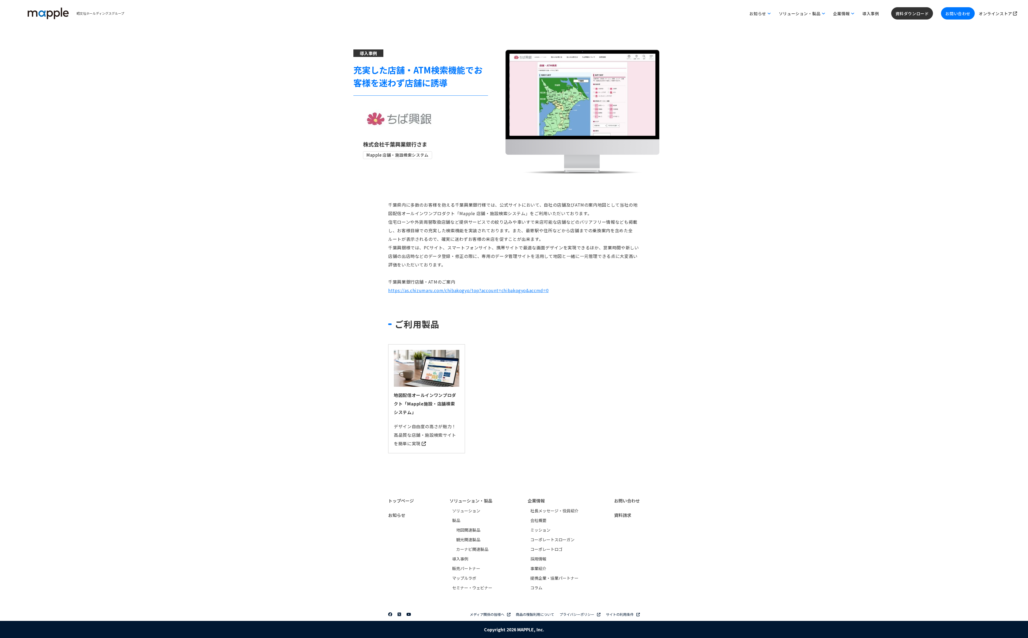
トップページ (401, 500)
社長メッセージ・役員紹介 (554, 510)
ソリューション (466, 510)
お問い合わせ (957, 13)
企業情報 (536, 500)
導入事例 (870, 13)
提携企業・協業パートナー (554, 578)
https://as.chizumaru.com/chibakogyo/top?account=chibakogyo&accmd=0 (468, 290)
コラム (536, 587)
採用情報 (538, 559)
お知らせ (396, 515)
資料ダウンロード (912, 13)
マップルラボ (464, 578)
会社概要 (538, 520)
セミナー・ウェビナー (472, 587)
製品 (456, 520)
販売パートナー (466, 568)
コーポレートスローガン (552, 539)
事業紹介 (538, 568)
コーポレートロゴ (546, 549)
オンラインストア (996, 13)
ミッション (540, 530)
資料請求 (622, 515)
